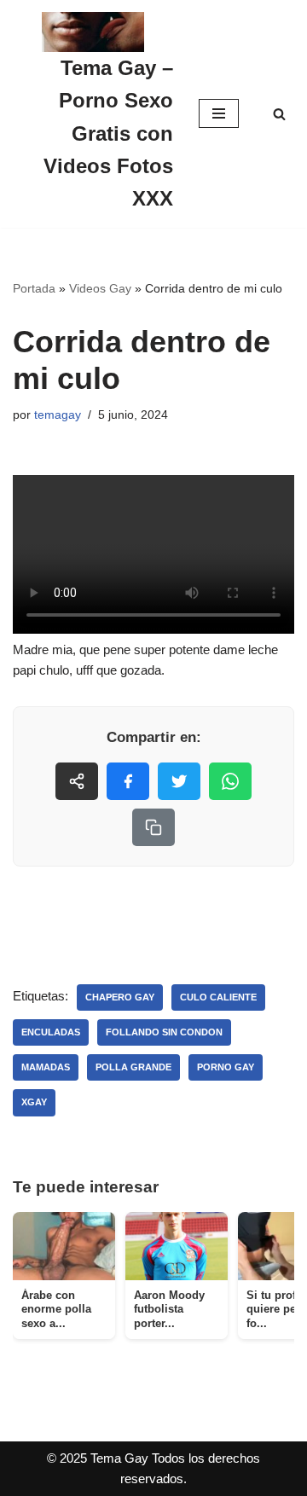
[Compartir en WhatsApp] (230, 781)
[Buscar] (279, 113)
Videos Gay (100, 288)
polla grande (133, 1067)
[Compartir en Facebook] (128, 781)
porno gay (225, 1067)
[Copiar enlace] (153, 827)
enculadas (50, 1032)
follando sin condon (164, 1032)
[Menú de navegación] (219, 113)
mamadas (45, 1067)
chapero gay (119, 997)
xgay (34, 1102)
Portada (34, 288)
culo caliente (218, 997)
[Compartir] (76, 781)
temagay (57, 415)
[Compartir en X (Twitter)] (179, 781)
